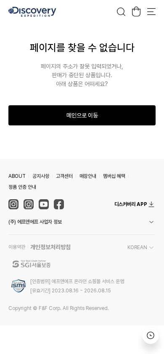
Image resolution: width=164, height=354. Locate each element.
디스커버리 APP (130, 204)
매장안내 (87, 176)
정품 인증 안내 (22, 187)
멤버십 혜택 (114, 176)
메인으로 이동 (82, 115)
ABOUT (17, 176)
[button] (82, 222)
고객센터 (64, 176)
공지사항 (40, 176)
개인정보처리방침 (50, 247)
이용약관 (16, 247)
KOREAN (137, 247)
